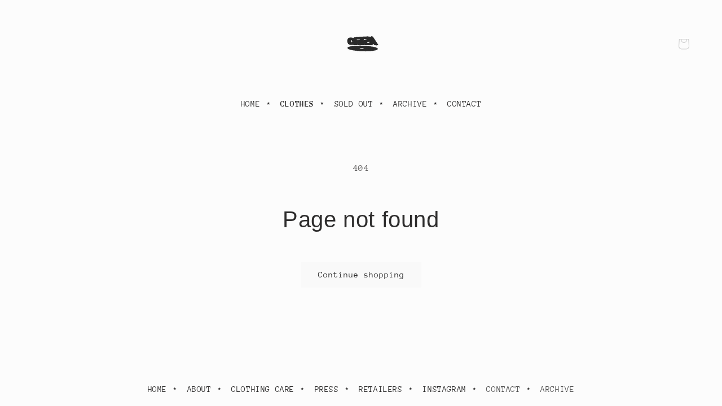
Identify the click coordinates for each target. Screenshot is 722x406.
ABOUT (199, 389)
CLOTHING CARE (262, 389)
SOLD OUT (353, 103)
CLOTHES (297, 103)
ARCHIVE (410, 103)
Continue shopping (361, 274)
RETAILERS (380, 389)
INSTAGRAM (444, 389)
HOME (250, 103)
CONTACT (464, 103)
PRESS (327, 389)
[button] (683, 44)
